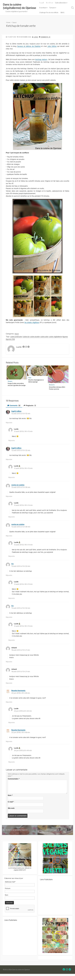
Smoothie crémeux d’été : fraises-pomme (57, 388)
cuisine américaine (16, 336)
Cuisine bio (26, 336)
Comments (14, 405)
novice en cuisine (17, 485)
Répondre (9, 422)
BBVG (62, 12)
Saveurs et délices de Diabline (29, 46)
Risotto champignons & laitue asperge (36, 381)
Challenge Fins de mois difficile (48, 12)
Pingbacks (30, 405)
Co (12, 564)
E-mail (11, 802)
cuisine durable (35, 336)
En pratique (42, 7)
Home (8, 22)
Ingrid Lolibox (16, 411)
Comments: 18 (45, 37)
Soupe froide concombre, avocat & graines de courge (16, 384)
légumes (65, 336)
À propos (52, 7)
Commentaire (14, 779)
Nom (10, 795)
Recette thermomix (18, 691)
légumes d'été (10, 339)
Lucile (36, 37)
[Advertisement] (55, 898)
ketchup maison (41, 59)
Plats (29, 377)
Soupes (10, 381)
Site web (11, 808)
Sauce (14, 22)
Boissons (51, 385)
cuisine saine (44, 336)
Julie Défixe (51, 46)
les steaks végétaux (32, 322)
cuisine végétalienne (55, 336)
